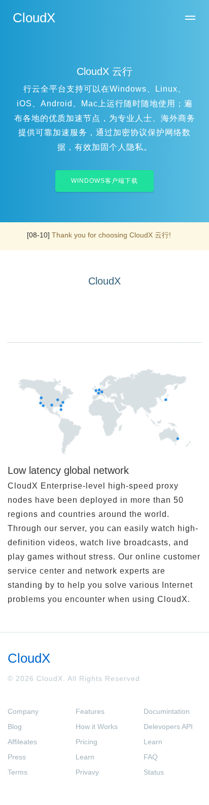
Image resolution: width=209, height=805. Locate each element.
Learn (85, 757)
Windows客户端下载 (104, 180)
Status (154, 772)
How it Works (97, 726)
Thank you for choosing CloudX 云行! (111, 235)
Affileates (22, 742)
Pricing (86, 742)
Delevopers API (168, 726)
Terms (17, 772)
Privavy (87, 772)
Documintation (167, 711)
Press (17, 757)
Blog (15, 726)
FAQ (151, 757)
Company (23, 711)
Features (90, 711)
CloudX (34, 17)
